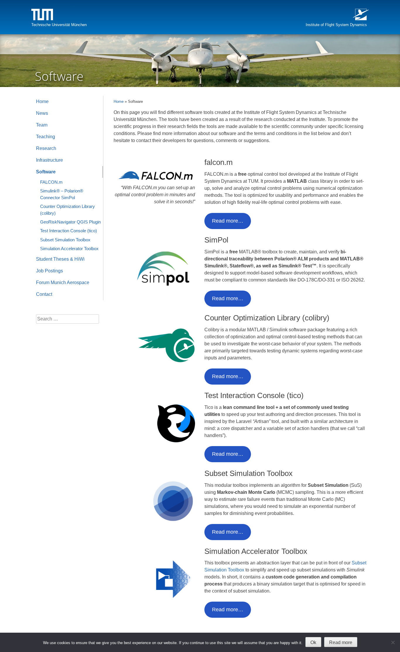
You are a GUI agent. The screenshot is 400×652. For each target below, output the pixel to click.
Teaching (45, 136)
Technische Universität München (59, 25)
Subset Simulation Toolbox (65, 239)
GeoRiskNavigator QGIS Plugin (70, 221)
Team (41, 124)
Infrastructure (49, 160)
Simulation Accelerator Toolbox (69, 248)
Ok (313, 642)
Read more (340, 642)
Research (46, 148)
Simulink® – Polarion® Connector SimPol (61, 194)
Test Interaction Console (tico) (68, 230)
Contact (44, 294)
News (42, 113)
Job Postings (49, 270)
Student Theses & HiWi (60, 259)
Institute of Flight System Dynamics (336, 25)
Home (119, 101)
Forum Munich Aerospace (62, 282)
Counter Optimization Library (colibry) (67, 209)
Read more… (227, 221)
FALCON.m (51, 182)
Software (46, 171)
